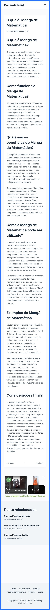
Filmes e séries (24, 589)
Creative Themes (25, 603)
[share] (22, 479)
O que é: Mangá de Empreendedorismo (22, 525)
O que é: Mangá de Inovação (17, 516)
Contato (31, 592)
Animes (13, 589)
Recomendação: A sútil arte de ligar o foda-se (15, 479)
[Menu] (45, 5)
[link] (8, 479)
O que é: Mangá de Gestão (16, 535)
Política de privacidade (16, 592)
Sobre (40, 592)
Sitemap (36, 589)
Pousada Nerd (14, 5)
